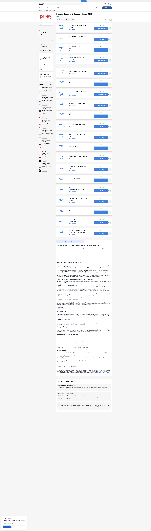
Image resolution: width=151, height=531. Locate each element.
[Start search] (48, 4)
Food (44, 10)
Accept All (7, 526)
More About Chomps (69, 241)
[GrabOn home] (43, 4)
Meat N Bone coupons (98, 372)
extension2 (98, 241)
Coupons (64, 19)
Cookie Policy (13, 523)
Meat (47, 10)
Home (40, 10)
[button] (46, 16)
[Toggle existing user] (110, 20)
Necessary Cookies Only (18, 526)
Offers (71, 19)
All (58, 19)
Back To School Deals (107, 7)
